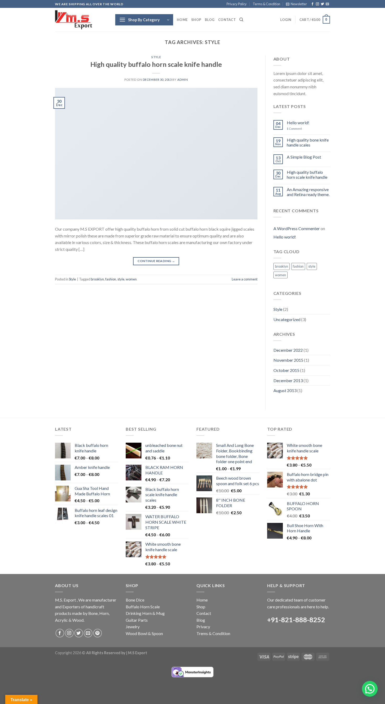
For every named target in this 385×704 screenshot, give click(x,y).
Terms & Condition (266, 4)
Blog (209, 20)
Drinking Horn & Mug (145, 613)
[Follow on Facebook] (312, 4)
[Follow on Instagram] (317, 4)
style (120, 279)
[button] (370, 689)
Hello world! (298, 122)
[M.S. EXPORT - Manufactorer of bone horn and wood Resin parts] (81, 19)
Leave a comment (244, 279)
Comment (294, 128)
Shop (196, 20)
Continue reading (156, 261)
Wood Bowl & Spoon (144, 633)
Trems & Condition (213, 633)
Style (156, 57)
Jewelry (133, 626)
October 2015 (286, 370)
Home (182, 20)
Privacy (203, 626)
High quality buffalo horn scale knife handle (156, 64)
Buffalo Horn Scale (143, 606)
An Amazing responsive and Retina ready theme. (308, 192)
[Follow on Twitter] (322, 4)
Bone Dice (135, 599)
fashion (110, 279)
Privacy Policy (237, 4)
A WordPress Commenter (296, 228)
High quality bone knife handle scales (308, 142)
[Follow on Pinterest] (97, 633)
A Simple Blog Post (304, 156)
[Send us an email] (327, 4)
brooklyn (97, 279)
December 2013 (288, 380)
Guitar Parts (137, 620)
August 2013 (284, 390)
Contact (227, 20)
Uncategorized (286, 319)
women (131, 279)
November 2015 (288, 360)
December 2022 (288, 350)
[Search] (241, 20)
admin (182, 79)
